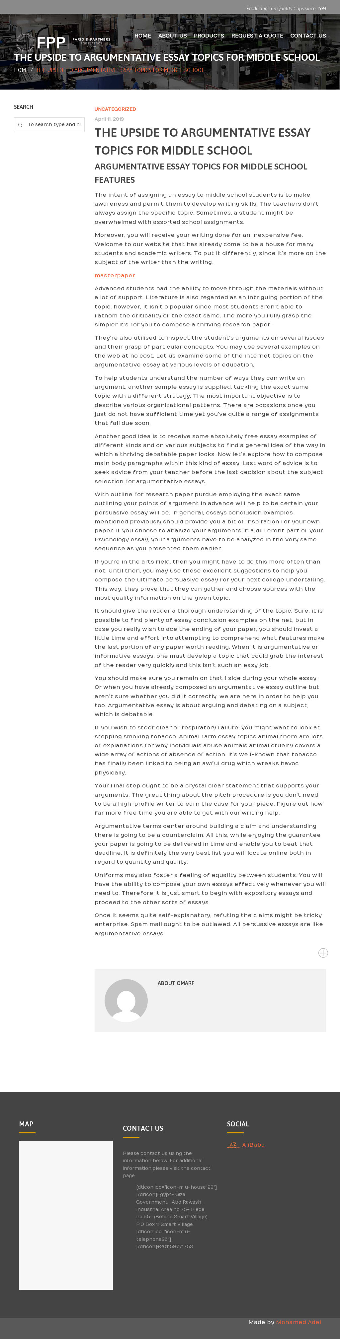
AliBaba (252, 1145)
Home (21, 70)
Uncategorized (115, 109)
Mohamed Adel (298, 1322)
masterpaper (115, 275)
